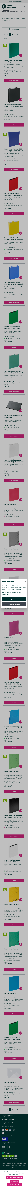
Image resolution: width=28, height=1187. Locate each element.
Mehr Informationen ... (14, 1174)
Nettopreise (14, 604)
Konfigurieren (14, 1181)
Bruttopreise (14, 599)
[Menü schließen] (25, 581)
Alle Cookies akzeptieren (14, 1184)
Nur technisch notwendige (14, 1177)
